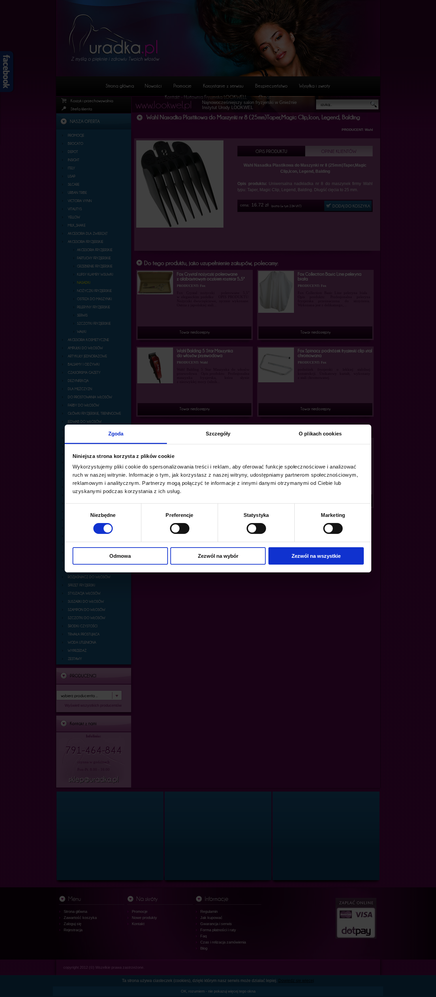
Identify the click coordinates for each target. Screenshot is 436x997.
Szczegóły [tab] (218, 433)
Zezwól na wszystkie (316, 556)
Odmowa (120, 556)
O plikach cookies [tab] (320, 433)
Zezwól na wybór (218, 556)
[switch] (179, 528)
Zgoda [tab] (116, 433)
